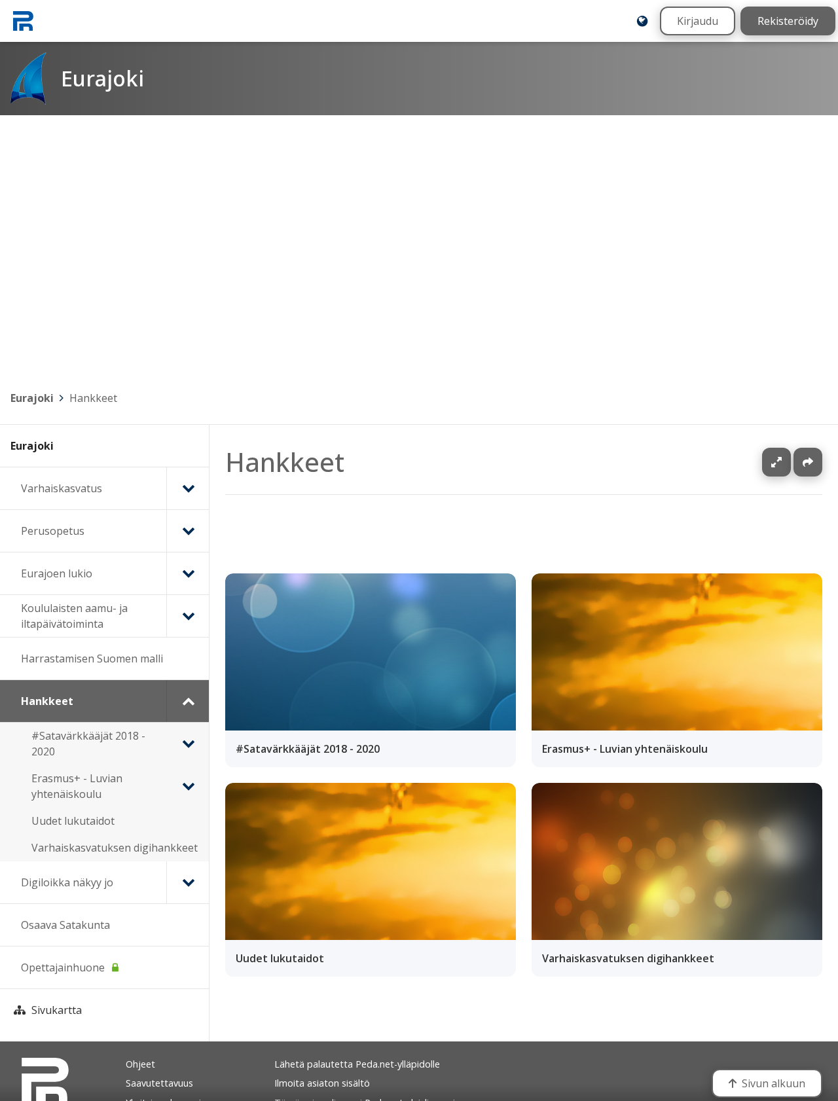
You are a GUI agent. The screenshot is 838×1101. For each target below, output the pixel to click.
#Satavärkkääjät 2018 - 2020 (88, 744)
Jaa (807, 462)
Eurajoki (32, 398)
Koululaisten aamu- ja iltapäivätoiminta (74, 616)
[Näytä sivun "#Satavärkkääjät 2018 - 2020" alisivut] (188, 744)
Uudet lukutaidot (73, 821)
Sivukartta (56, 1010)
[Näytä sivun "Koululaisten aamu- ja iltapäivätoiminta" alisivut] (187, 616)
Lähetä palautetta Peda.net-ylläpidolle (357, 1064)
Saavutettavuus (159, 1083)
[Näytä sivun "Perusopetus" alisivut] (187, 531)
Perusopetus (52, 531)
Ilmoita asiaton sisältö (322, 1083)
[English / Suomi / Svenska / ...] (642, 21)
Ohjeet (140, 1064)
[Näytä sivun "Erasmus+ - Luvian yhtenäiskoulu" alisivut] (188, 786)
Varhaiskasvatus (61, 488)
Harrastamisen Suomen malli (92, 658)
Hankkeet (93, 398)
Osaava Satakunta (65, 925)
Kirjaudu (697, 21)
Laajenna (789, 462)
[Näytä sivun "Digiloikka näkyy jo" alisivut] (187, 882)
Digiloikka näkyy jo (67, 882)
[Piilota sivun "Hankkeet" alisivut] (187, 701)
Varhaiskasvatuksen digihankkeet (114, 847)
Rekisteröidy (787, 21)
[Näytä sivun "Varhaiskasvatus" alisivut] (187, 488)
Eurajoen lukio (56, 573)
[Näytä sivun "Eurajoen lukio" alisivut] (187, 573)
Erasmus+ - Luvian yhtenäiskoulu (76, 786)
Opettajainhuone (63, 967)
